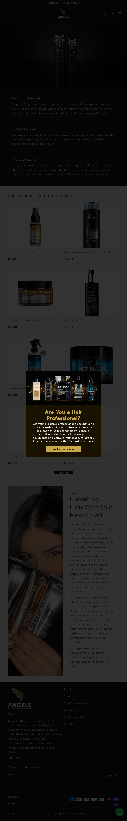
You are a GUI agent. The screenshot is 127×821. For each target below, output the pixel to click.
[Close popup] (98, 367)
